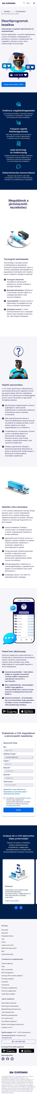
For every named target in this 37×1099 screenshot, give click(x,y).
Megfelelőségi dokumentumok (11, 1009)
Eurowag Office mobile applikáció (12, 975)
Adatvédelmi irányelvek (9, 1003)
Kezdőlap (7, 11)
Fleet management (7, 972)
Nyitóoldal (5, 930)
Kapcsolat (5, 933)
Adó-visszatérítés (7, 969)
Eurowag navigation (8, 978)
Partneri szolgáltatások (9, 991)
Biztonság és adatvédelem (10, 1006)
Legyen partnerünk (8, 945)
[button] (29, 3)
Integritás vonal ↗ (7, 1027)
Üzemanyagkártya (7, 963)
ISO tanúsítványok (7, 1018)
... (12, 11)
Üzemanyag (5, 985)
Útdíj (3, 966)
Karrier (4, 942)
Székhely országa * (9, 754)
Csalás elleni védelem (8, 994)
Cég (3, 939)
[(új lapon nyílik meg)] (10, 1051)
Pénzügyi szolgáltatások (9, 988)
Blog (3, 951)
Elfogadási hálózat (7, 936)
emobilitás (5, 982)
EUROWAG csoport (25, 798)
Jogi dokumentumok (8, 1012)
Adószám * (7, 767)
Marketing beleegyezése (10, 1015)
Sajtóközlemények (7, 954)
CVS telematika (20, 11)
